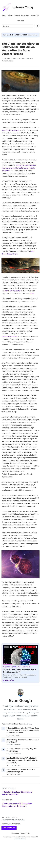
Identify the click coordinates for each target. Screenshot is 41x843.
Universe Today (22, 7)
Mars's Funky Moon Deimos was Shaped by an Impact (22, 741)
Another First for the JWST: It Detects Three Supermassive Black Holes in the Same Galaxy (22, 760)
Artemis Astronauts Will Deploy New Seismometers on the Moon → (16, 805)
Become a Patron (9, 828)
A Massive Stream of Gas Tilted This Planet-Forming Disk (20, 770)
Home (4, 15)
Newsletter (25, 15)
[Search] (38, 26)
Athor (32, 293)
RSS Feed (20, 20)
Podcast (17, 15)
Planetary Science (7, 61)
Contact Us (15, 833)
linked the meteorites (12, 291)
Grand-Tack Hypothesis (10, 130)
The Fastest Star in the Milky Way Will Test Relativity (21, 750)
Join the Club (34, 15)
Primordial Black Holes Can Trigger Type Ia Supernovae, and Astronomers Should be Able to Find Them (22, 730)
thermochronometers (9, 336)
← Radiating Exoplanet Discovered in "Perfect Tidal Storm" (16, 793)
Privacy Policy (25, 833)
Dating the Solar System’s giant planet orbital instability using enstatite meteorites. (18, 168)
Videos (10, 15)
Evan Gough (8, 58)
